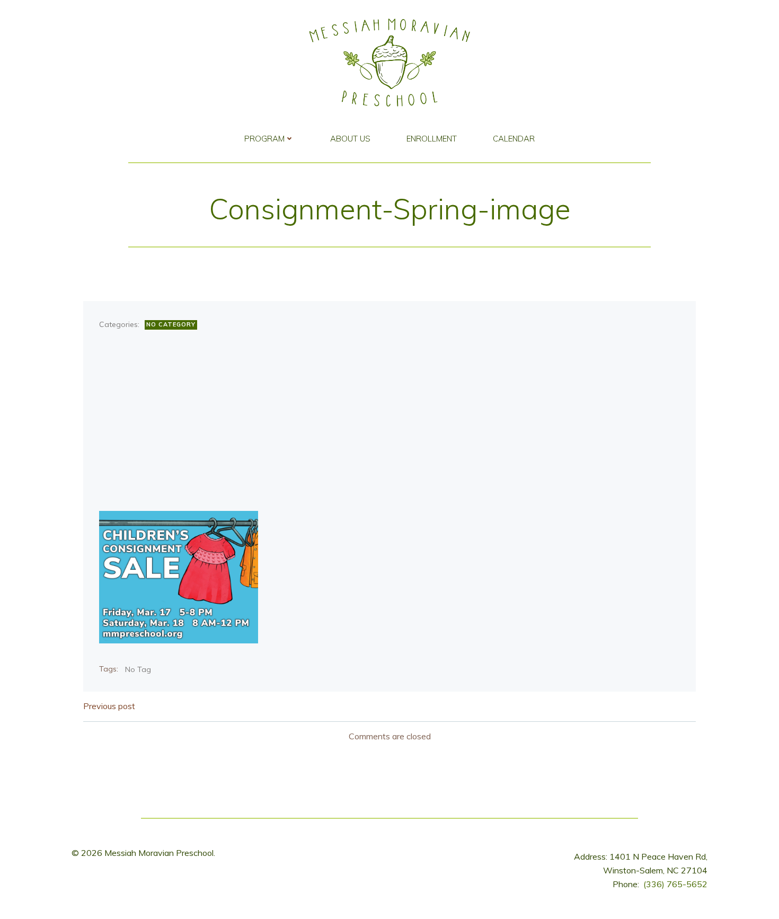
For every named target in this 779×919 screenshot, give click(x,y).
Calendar (514, 139)
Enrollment (431, 139)
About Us (350, 139)
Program (264, 139)
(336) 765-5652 (675, 884)
